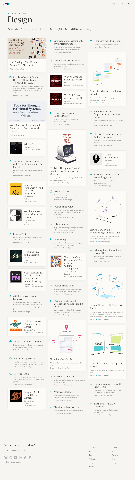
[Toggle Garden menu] (118, 4)
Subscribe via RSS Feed (17, 451)
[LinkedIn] (15, 458)
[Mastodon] (30, 458)
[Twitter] (25, 458)
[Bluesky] (6, 458)
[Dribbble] (20, 458)
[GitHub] (10, 458)
